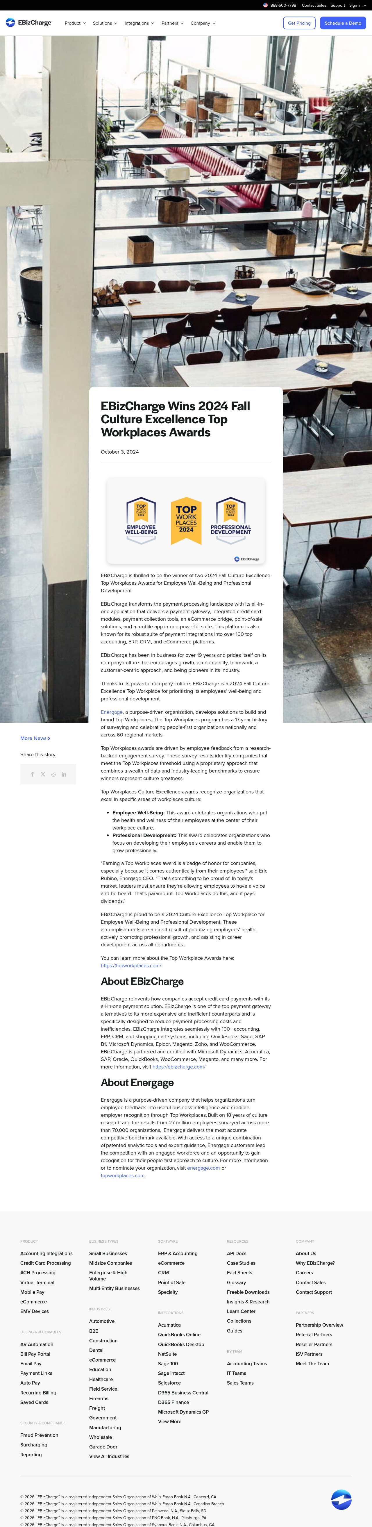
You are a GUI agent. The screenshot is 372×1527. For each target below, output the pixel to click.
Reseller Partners (314, 1344)
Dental (96, 1350)
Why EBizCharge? (315, 1263)
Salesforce (169, 1382)
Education (100, 1369)
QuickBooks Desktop (181, 1344)
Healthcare (101, 1379)
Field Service (103, 1388)
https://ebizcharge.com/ (179, 1066)
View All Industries (109, 1456)
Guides (234, 1330)
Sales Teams (240, 1382)
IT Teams (236, 1373)
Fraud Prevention (39, 1435)
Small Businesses (108, 1253)
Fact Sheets (239, 1272)
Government (103, 1417)
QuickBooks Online (179, 1334)
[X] (43, 774)
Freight (97, 1408)
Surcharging (33, 1444)
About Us (306, 1253)
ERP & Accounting (178, 1253)
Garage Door (103, 1446)
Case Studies (241, 1263)
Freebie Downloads (248, 1292)
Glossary (236, 1282)
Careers (304, 1272)
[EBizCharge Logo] (29, 20)
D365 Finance (173, 1402)
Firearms (98, 1398)
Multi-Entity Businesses (115, 1288)
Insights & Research (248, 1301)
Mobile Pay (32, 1292)
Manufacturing (105, 1427)
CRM (163, 1272)
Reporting (31, 1454)
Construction (103, 1340)
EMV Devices (34, 1311)
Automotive (102, 1321)
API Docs (236, 1253)
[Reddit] (53, 774)
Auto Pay (30, 1382)
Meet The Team (312, 1363)
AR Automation (36, 1344)
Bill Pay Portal (35, 1354)
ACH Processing (38, 1272)
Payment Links (36, 1373)
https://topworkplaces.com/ (131, 965)
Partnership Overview (319, 1324)
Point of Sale (171, 1282)
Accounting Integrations (46, 1253)
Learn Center (241, 1311)
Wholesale (100, 1437)
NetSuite (167, 1354)
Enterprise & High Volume (108, 1275)
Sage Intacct (171, 1373)
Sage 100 (168, 1363)
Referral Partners (314, 1334)
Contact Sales (311, 1282)
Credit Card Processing (45, 1263)
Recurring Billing (38, 1392)
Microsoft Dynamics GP (183, 1411)
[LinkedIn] (64, 774)
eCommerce (33, 1301)
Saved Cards (34, 1402)
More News (33, 738)
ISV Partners (309, 1354)
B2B (94, 1331)
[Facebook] (32, 774)
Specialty (168, 1292)
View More (169, 1421)
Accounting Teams (247, 1363)
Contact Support (314, 1292)
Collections (239, 1320)
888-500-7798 (283, 5)
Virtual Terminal (37, 1282)
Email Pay (31, 1363)
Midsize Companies (110, 1263)
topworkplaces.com (123, 1175)
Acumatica (169, 1324)
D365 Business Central (183, 1392)
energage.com (203, 1167)
